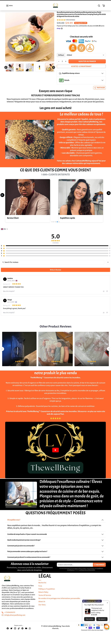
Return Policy (43, 594)
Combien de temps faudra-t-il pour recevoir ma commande (27, 536)
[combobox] (108, 264)
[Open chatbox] (106, 626)
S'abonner (99, 567)
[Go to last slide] (2, 351)
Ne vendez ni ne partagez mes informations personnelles (59, 600)
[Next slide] (108, 115)
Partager (101, 90)
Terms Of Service (44, 597)
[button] (9, 7)
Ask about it (101, 619)
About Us (41, 603)
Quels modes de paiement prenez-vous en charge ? (24, 542)
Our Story (42, 607)
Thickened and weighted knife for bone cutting (97, 610)
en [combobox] (5, 231)
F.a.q (40, 588)
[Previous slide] (5, 68)
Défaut (61, 57)
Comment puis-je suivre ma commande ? (21, 548)
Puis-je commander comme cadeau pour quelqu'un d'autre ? (27, 553)
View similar (89, 619)
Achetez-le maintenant (81, 68)
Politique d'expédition (46, 591)
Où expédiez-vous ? (13, 522)
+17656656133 (9, 614)
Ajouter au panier (87, 63)
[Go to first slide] (53, 68)
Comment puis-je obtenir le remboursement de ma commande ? (28, 559)
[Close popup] (107, 603)
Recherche (42, 585)
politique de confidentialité (87, 572)
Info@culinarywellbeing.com (14, 617)
